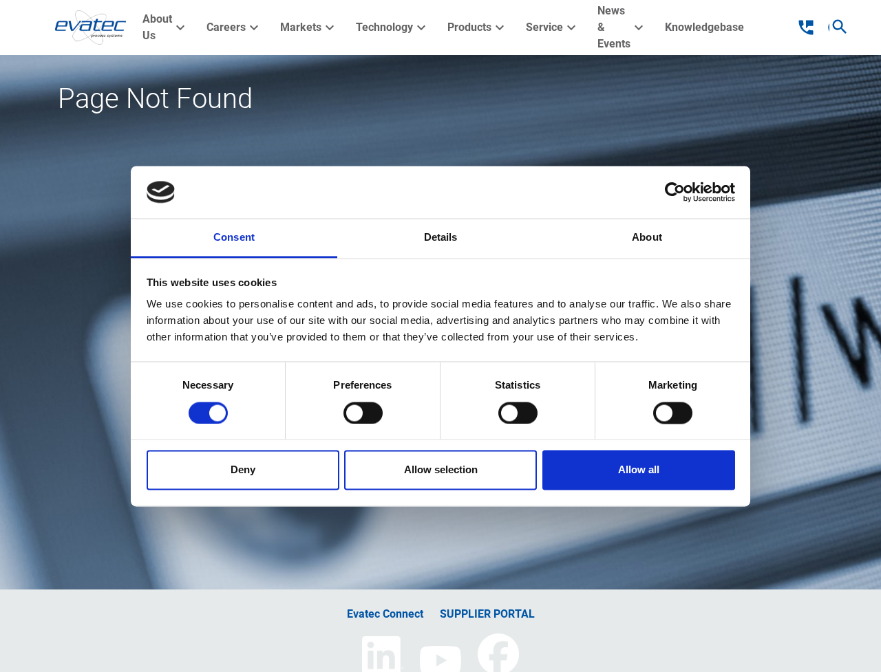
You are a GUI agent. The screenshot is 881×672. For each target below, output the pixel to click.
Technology (392, 27)
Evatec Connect (385, 613)
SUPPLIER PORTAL (487, 613)
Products (477, 27)
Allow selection (441, 470)
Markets (309, 27)
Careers (234, 27)
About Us (165, 27)
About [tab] (647, 237)
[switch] (363, 413)
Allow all (638, 470)
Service (553, 27)
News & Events (622, 27)
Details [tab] (441, 237)
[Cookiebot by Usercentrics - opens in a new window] (675, 192)
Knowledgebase (704, 27)
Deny (243, 470)
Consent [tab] (234, 237)
